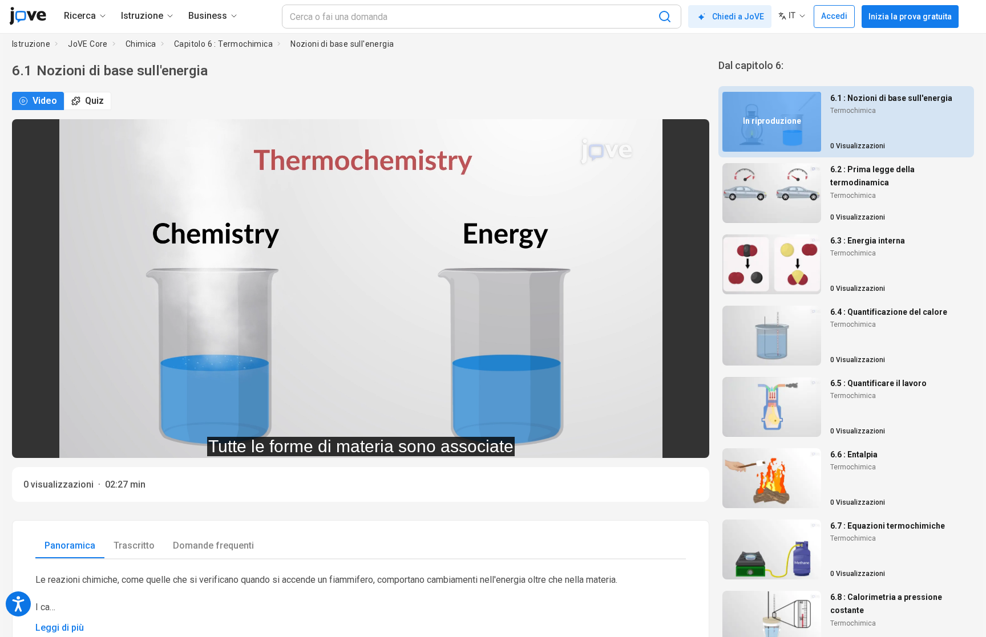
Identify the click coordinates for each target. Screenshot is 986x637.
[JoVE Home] (27, 16)
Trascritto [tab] (134, 545)
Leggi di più (59, 627)
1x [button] (664, 441)
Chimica (141, 43)
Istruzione (31, 43)
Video (45, 100)
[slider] (309, 442)
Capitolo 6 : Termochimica (223, 43)
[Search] (664, 16)
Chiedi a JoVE (738, 16)
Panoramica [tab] (70, 545)
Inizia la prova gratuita (910, 16)
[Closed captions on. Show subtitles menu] (687, 442)
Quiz (94, 100)
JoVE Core (88, 43)
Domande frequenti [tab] (213, 545)
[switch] (599, 442)
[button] (691, 135)
